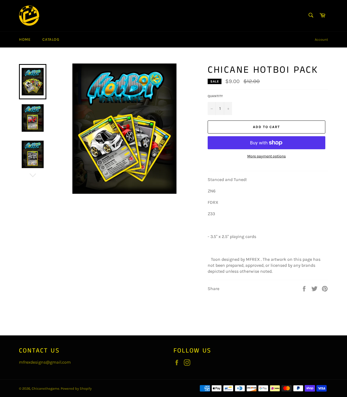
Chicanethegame (45, 388)
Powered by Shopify (76, 388)
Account (321, 39)
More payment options (266, 156)
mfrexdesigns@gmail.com (45, 362)
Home (24, 39)
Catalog (50, 39)
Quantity (215, 96)
